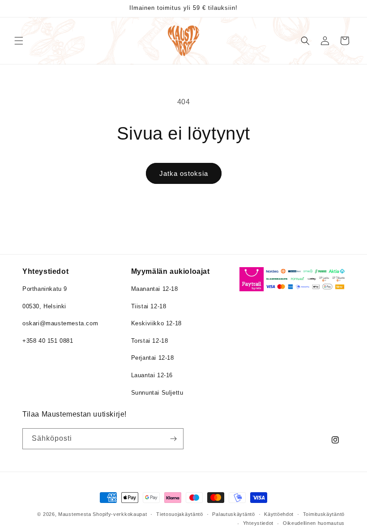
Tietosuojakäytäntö (179, 514)
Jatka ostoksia (183, 173)
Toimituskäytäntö (324, 514)
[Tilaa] (173, 438)
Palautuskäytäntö (233, 514)
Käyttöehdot (279, 514)
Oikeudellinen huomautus (314, 523)
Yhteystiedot (258, 523)
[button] (19, 41)
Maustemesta (74, 514)
